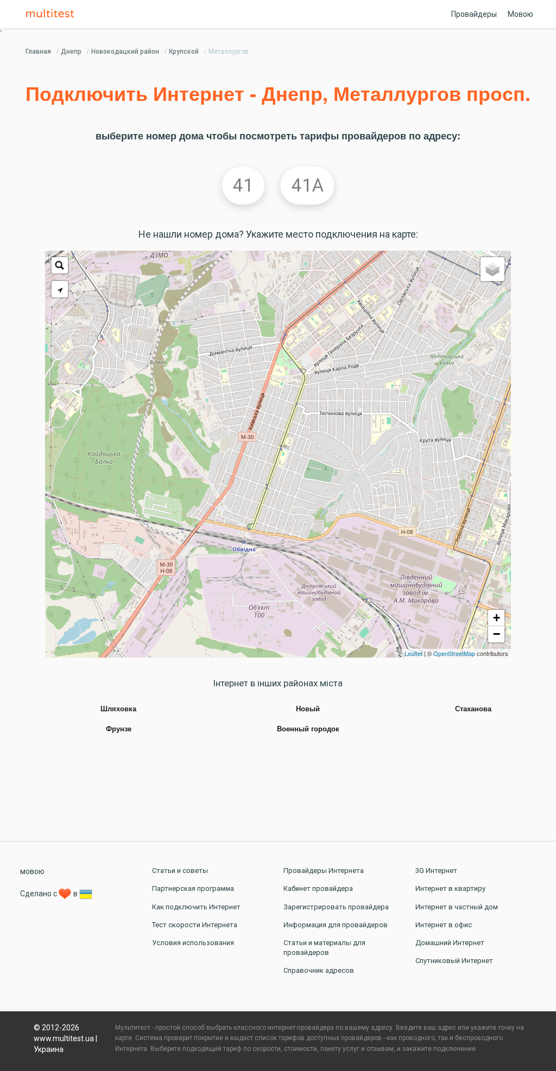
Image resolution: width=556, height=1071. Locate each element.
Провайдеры (474, 14)
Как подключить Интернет (196, 907)
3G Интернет (436, 870)
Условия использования (193, 943)
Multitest (53, 14)
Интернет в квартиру (450, 888)
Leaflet (413, 653)
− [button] (496, 634)
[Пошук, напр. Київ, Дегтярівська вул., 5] (60, 265)
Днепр (71, 51)
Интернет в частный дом (456, 907)
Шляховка (118, 709)
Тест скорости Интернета (194, 925)
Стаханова (473, 709)
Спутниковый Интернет (454, 961)
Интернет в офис (443, 925)
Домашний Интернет (449, 943)
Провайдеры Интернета (323, 870)
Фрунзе (118, 729)
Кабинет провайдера (318, 888)
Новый (308, 709)
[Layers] (492, 269)
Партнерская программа (193, 888)
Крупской (184, 51)
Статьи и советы (180, 870)
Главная (38, 51)
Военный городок (308, 729)
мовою (32, 871)
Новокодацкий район (125, 51)
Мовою (520, 14)
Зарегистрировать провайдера (336, 907)
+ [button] (496, 617)
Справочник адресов (318, 970)
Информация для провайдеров (335, 925)
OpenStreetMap (454, 653)
